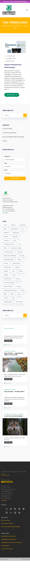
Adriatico (13, 225)
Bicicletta (6, 232)
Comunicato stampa (16, 248)
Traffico (6, 298)
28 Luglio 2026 (7, 446)
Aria (23, 228)
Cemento (6, 240)
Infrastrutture (7, 267)
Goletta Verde (16, 263)
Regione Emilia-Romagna (10, 290)
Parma (13, 275)
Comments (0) (10, 56)
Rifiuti (5, 294)
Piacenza (17, 278)
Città (19, 244)
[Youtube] (19, 509)
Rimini (12, 294)
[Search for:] (15, 115)
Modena (6, 275)
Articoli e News (10, 61)
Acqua (5, 225)
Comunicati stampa (9, 132)
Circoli (14, 240)
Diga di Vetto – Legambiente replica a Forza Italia (13, 354)
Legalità (6, 271)
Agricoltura (23, 225)
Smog (19, 294)
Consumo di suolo (8, 251)
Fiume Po (6, 263)
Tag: (5, 163)
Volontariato (19, 301)
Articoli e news (7, 128)
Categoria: (7, 156)
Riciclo (22, 290)
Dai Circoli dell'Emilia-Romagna (13, 414)
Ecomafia (20, 251)
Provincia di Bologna (9, 282)
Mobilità (21, 271)
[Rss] (6, 509)
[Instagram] (11, 513)
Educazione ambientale (10, 255)
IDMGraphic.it (18, 559)
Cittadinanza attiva (9, 244)
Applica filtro (15, 178)
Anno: (6, 170)
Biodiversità (16, 232)
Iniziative (17, 267)
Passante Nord (8, 278)
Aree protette (14, 228)
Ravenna (19, 286)
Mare (13, 271)
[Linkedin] (6, 513)
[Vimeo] (15, 513)
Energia (22, 255)
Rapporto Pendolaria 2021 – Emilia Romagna (13, 66)
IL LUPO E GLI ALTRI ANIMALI (13, 416)
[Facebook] (15, 509)
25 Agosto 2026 (8, 383)
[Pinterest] (19, 513)
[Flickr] (23, 509)
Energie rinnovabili (9, 259)
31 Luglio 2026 (7, 407)
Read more (8, 340)
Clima (5, 248)
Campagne (15, 236)
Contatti (5, 213)
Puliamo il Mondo (8, 286)
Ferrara (19, 259)
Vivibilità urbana (8, 301)
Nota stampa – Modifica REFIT (14, 391)
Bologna (6, 236)
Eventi (5, 141)
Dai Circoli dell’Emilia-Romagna (13, 137)
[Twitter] (11, 509)
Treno (13, 298)
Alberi (5, 228)
